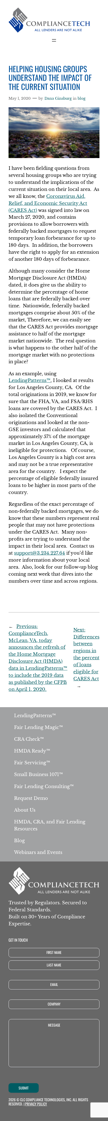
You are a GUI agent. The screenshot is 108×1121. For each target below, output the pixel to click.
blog (81, 98)
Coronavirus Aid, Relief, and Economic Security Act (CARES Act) (48, 203)
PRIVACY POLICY (36, 1103)
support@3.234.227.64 (39, 553)
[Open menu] (54, 40)
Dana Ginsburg (58, 98)
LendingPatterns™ (29, 380)
